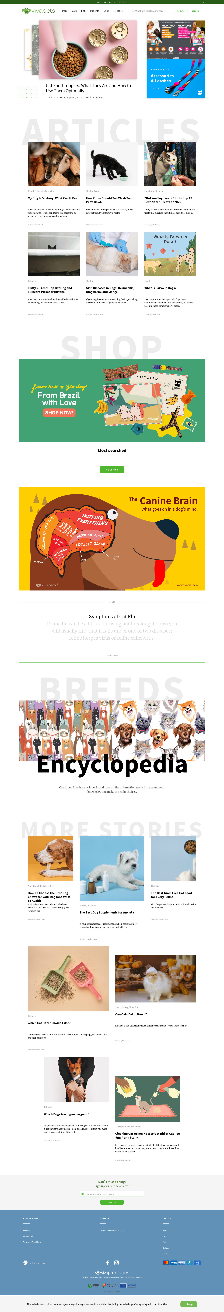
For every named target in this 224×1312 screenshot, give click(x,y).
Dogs (165, 1230)
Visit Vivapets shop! (38, 1263)
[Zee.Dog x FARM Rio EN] (112, 400)
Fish (164, 1242)
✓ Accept (188, 1304)
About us (26, 1230)
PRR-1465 (116, 1291)
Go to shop (112, 469)
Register (181, 10)
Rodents (166, 1248)
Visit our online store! (112, 2)
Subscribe (112, 1202)
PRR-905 (107, 1291)
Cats (164, 1236)
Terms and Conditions (32, 1242)
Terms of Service (133, 1277)
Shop (165, 1253)
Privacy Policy (28, 1236)
